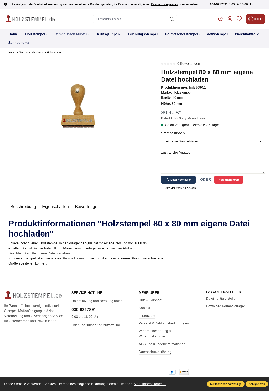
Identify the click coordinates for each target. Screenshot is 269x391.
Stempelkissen (173, 133)
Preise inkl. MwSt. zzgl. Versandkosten (183, 118)
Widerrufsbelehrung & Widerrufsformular (155, 333)
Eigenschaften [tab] (55, 206)
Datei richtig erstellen (221, 298)
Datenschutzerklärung (155, 352)
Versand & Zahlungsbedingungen (164, 323)
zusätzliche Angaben (176, 152)
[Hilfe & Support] (220, 19)
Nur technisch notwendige (225, 384)
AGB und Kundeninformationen (162, 344)
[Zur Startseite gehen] (30, 19)
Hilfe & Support (150, 300)
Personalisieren (229, 179)
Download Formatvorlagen (226, 306)
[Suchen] (172, 19)
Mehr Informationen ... (150, 384)
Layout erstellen (223, 292)
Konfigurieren (257, 384)
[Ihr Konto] (229, 19)
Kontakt (144, 308)
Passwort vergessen (164, 4)
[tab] (23, 206)
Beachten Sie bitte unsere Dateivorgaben (39, 253)
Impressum (147, 315)
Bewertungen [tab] (87, 206)
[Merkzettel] (239, 19)
